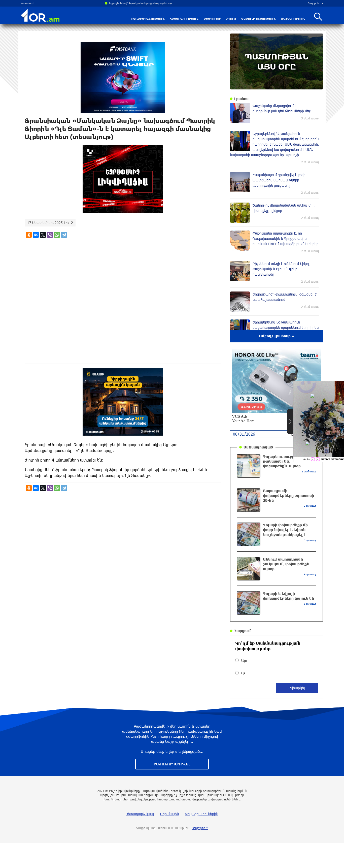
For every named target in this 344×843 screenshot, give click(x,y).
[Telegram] (64, 235)
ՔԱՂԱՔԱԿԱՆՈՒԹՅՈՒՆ (148, 18)
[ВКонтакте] (36, 235)
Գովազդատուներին (201, 814)
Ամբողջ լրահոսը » (276, 336)
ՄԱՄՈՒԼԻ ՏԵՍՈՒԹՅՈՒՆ (258, 18)
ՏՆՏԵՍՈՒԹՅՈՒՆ (293, 18)
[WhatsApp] (57, 235)
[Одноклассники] (29, 235)
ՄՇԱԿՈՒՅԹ (212, 18)
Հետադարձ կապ (140, 814)
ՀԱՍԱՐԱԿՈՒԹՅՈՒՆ (184, 18)
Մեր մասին (169, 814)
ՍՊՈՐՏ (231, 18)
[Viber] (50, 235)
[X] (43, 235)
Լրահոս (241, 98)
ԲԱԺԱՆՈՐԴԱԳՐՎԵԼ (172, 764)
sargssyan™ (200, 828)
